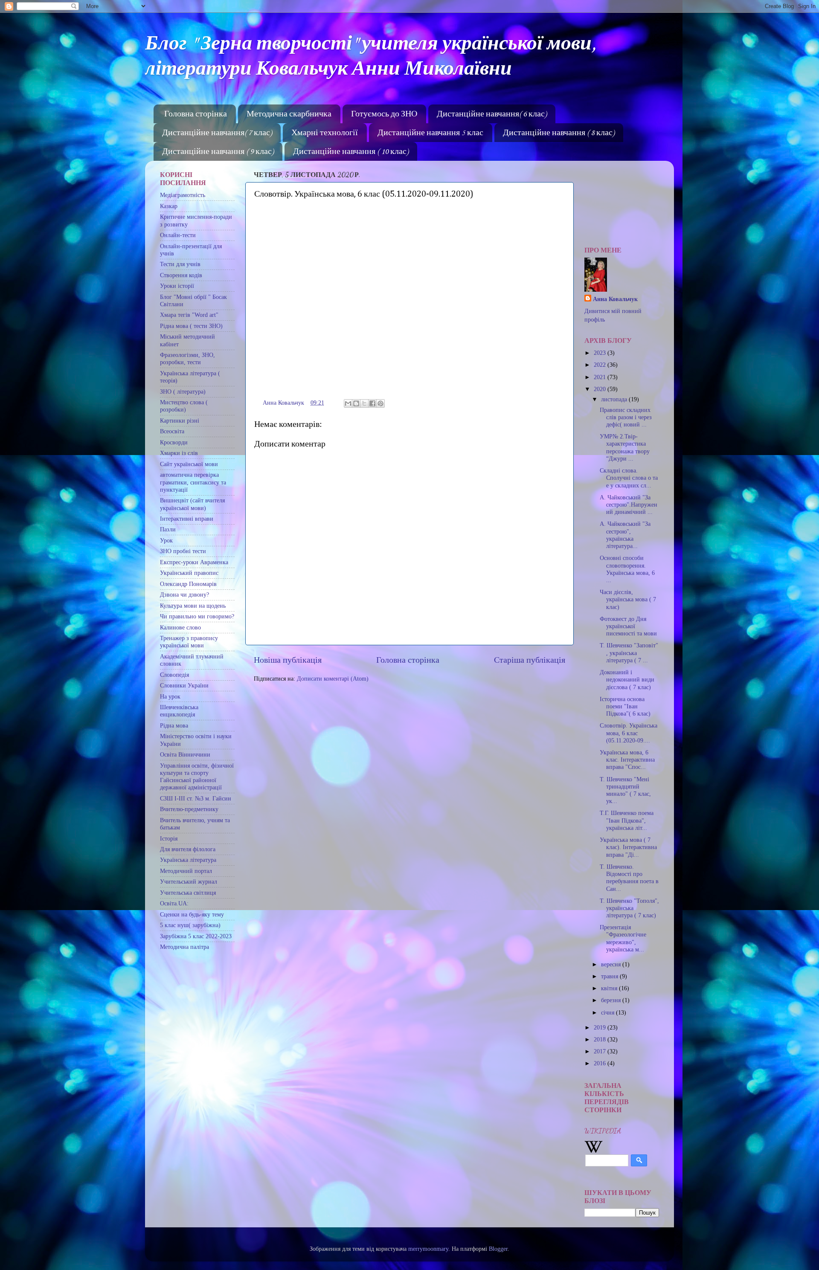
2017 (600, 1051)
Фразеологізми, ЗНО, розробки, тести (187, 358)
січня (608, 1012)
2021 (600, 377)
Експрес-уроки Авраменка (194, 562)
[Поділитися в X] (364, 403)
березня (611, 1000)
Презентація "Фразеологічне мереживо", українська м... (623, 938)
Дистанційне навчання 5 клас (430, 133)
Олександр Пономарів (188, 583)
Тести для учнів (180, 264)
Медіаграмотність (182, 194)
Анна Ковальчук (615, 299)
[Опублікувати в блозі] (356, 403)
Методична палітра (184, 946)
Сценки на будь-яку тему (192, 914)
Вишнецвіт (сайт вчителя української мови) (192, 504)
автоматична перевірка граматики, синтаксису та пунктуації (193, 482)
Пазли (168, 529)
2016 (600, 1063)
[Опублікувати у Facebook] (372, 403)
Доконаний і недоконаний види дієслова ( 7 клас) (627, 679)
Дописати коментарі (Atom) (333, 678)
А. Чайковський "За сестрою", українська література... (625, 534)
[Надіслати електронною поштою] (348, 403)
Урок (166, 540)
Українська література (188, 859)
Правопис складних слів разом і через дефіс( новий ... (626, 417)
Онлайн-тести (178, 235)
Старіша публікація (529, 659)
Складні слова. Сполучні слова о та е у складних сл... (629, 478)
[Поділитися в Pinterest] (380, 403)
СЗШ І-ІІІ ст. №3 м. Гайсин (195, 798)
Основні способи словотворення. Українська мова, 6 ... (627, 568)
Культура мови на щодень (193, 605)
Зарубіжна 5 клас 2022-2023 (196, 936)
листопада (615, 399)
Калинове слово (180, 627)
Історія (168, 838)
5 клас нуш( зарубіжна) (190, 925)
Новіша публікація (288, 659)
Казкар (168, 206)
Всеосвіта (172, 431)
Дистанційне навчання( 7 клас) (217, 133)
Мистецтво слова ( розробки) (184, 406)
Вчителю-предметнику (189, 809)
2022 (600, 364)
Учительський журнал (188, 881)
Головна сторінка (195, 114)
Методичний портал (186, 870)
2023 (600, 352)
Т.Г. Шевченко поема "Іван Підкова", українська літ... (626, 820)
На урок (170, 696)
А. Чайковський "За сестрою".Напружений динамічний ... (628, 505)
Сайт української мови (189, 464)
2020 (600, 389)
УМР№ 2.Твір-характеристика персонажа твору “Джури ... (625, 447)
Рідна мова (174, 725)
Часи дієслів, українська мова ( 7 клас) (628, 599)
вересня (611, 964)
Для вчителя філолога (187, 849)
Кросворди (174, 442)
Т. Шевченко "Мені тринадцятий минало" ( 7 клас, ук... (625, 790)
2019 (600, 1027)
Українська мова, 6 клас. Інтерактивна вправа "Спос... (627, 760)
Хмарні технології (324, 133)
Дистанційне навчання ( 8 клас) (558, 133)
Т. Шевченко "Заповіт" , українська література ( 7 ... (629, 653)
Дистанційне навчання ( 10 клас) (350, 152)
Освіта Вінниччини (185, 754)
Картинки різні (179, 420)
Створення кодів (181, 275)
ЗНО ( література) (183, 391)
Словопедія (174, 674)
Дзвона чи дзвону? (184, 594)
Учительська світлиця (188, 892)
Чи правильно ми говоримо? (197, 616)
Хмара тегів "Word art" (189, 314)
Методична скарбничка (289, 114)
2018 (600, 1039)
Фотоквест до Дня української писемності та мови (628, 626)
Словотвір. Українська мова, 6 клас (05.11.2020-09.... (628, 733)
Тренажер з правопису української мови (189, 642)
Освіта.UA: (174, 903)
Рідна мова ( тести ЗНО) (191, 325)
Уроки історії (177, 285)
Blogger (498, 1248)
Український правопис (189, 572)
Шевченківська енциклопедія (179, 711)
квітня (610, 988)
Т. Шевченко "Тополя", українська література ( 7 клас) (629, 908)
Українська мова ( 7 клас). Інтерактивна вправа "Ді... (628, 847)
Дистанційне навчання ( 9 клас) (217, 152)
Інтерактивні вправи (186, 518)
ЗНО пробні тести (183, 551)
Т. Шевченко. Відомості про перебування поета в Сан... (629, 877)
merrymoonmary (428, 1248)
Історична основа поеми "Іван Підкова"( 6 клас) (625, 706)
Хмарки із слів (179, 452)
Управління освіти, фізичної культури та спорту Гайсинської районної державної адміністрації (197, 776)
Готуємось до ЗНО (384, 114)
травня (610, 976)
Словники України (184, 685)
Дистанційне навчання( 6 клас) (491, 114)
